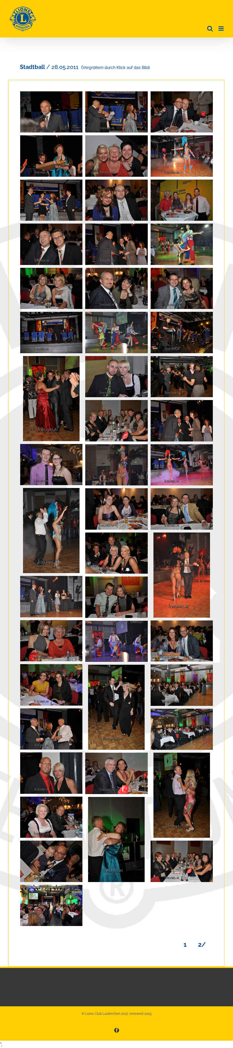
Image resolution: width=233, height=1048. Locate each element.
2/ (205, 944)
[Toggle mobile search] (210, 28)
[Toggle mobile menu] (221, 28)
